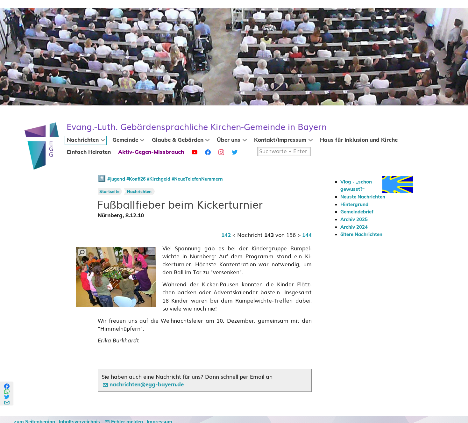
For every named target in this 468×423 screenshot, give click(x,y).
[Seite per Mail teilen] (7, 401)
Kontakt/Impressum (280, 140)
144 (307, 235)
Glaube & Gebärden (177, 140)
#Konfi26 (135, 179)
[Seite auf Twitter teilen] (7, 396)
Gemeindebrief (356, 212)
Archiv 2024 (354, 227)
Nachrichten (83, 140)
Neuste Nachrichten (362, 197)
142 (226, 235)
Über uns (228, 140)
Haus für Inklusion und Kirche (359, 140)
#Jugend (116, 179)
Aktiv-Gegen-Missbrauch (151, 152)
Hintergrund (354, 204)
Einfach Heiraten (89, 152)
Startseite (109, 192)
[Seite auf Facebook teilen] (7, 386)
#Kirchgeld (158, 179)
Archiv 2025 (354, 219)
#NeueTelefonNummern (197, 179)
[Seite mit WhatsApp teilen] (7, 391)
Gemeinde (125, 140)
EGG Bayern (197, 127)
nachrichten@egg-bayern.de (147, 384)
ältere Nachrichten (361, 234)
